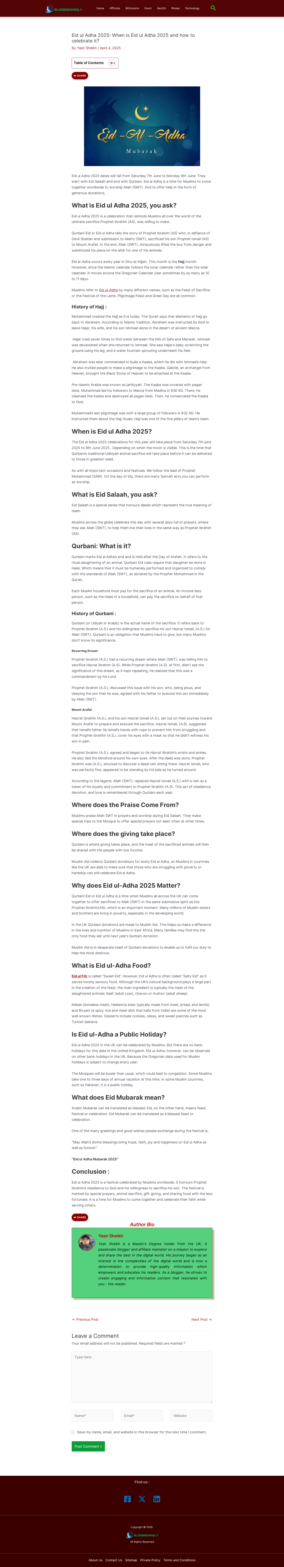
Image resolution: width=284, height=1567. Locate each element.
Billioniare (132, 8)
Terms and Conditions (179, 1560)
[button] (213, 8)
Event (148, 8)
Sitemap (131, 1560)
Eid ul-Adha (108, 290)
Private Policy (150, 1560)
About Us (95, 1560)
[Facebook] (127, 1499)
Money (175, 8)
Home (100, 8)
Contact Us (113, 1560)
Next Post (201, 1319)
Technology (192, 8)
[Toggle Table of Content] (110, 63)
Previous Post (85, 1319)
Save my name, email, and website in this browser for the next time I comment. (142, 1432)
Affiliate (115, 8)
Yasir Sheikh (110, 1235)
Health (161, 8)
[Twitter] (142, 1499)
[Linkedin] (157, 1499)
